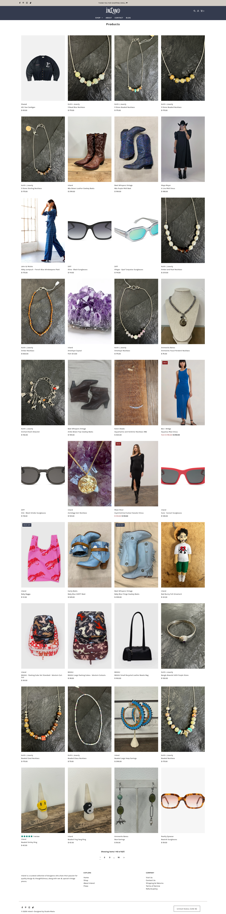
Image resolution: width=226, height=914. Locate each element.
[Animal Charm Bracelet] (43, 392)
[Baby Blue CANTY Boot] (89, 555)
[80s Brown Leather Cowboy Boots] (89, 149)
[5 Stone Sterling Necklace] (43, 149)
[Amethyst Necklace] (136, 311)
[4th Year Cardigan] (43, 68)
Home (86, 877)
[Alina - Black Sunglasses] (89, 230)
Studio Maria (49, 911)
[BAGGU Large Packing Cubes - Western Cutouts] (89, 636)
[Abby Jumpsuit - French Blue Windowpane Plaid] (43, 230)
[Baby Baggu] (43, 555)
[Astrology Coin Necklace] (89, 473)
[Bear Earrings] (136, 800)
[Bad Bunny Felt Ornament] (183, 555)
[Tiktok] (30, 3)
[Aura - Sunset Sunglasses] (183, 473)
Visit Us (149, 877)
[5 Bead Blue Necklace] (89, 68)
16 (119, 857)
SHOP (98, 18)
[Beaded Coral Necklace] (43, 719)
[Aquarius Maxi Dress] (183, 392)
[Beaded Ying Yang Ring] (89, 800)
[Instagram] (27, 3)
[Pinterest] (23, 3)
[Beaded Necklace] (183, 719)
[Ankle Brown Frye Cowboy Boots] (89, 392)
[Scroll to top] (221, 907)
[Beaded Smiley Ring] (43, 800)
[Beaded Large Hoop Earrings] (136, 719)
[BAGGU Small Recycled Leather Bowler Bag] (136, 636)
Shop (86, 880)
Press (86, 886)
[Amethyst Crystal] (89, 311)
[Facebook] (19, 3)
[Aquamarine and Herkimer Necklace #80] (136, 392)
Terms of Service (153, 886)
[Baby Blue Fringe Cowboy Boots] (136, 555)
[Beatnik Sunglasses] (183, 800)
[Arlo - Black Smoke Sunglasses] (43, 473)
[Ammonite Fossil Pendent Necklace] (183, 311)
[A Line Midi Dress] (183, 149)
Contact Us (150, 880)
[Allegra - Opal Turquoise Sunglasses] (136, 230)
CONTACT (119, 18)
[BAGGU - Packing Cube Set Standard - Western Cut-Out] (43, 636)
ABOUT (109, 18)
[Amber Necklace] (43, 311)
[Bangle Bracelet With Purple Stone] (183, 636)
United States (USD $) (187, 909)
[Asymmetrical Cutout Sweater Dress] (136, 473)
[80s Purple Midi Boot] (136, 149)
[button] (27, 836)
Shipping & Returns (154, 883)
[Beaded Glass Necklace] (89, 719)
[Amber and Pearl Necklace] (183, 230)
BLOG (128, 18)
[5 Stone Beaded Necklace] (136, 68)
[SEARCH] (194, 10)
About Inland (89, 883)
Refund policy (151, 889)
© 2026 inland (27, 911)
